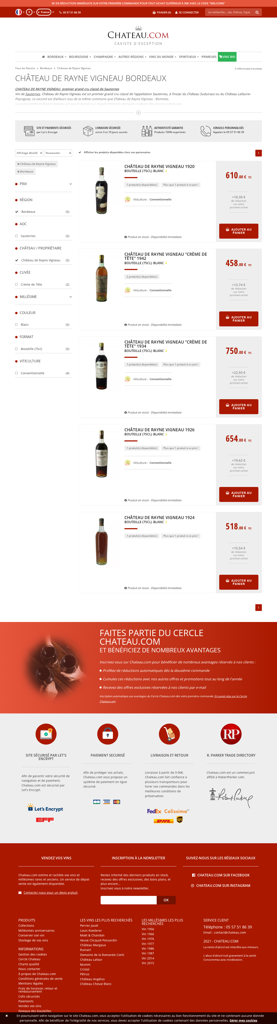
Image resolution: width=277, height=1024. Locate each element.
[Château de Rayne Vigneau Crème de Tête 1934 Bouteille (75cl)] (101, 394)
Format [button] (26, 336)
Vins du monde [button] (161, 57)
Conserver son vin (31, 935)
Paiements (26, 1001)
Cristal (84, 969)
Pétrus (84, 974)
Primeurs (209, 57)
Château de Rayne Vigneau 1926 (159, 432)
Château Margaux (93, 945)
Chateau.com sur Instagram (223, 885)
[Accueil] (43, 57)
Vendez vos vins (29, 1006)
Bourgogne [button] (78, 57)
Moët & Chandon (92, 935)
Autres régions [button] (131, 57)
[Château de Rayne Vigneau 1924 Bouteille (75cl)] (101, 570)
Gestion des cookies (32, 954)
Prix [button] (23, 183)
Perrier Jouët (89, 925)
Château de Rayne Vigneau (37, 164)
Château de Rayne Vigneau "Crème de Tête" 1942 (165, 258)
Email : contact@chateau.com (224, 932)
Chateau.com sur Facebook (223, 875)
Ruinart (85, 949)
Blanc (25, 324)
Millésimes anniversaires (36, 930)
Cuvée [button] (25, 272)
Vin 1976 (148, 938)
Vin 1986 (148, 948)
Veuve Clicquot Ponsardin (98, 940)
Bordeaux (26, 171)
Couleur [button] (27, 312)
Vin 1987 (148, 953)
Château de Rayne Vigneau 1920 (159, 168)
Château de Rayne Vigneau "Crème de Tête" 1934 (165, 346)
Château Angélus (92, 979)
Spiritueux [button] (187, 57)
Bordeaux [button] (55, 57)
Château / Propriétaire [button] (40, 248)
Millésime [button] (28, 296)
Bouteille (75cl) (31, 349)
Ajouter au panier (241, 230)
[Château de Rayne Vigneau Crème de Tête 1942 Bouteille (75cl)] (101, 306)
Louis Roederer (91, 930)
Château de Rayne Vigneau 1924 (159, 519)
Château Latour (91, 959)
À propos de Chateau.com (37, 973)
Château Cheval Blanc (96, 983)
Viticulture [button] (30, 361)
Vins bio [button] (228, 57)
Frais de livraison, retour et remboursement (37, 990)
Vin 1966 (148, 934)
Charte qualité (28, 964)
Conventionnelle (32, 373)
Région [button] (26, 199)
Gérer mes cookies (243, 1020)
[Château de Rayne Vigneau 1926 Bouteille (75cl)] (101, 482)
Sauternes (32, 94)
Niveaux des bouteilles (34, 1011)
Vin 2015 (148, 963)
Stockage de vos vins (33, 940)
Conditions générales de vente (40, 978)
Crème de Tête (31, 284)
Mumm (85, 964)
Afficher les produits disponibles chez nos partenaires (116, 152)
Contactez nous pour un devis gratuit (50, 893)
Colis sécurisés (29, 996)
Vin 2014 (148, 958)
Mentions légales (30, 983)
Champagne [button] (103, 57)
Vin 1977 (148, 943)
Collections (26, 925)
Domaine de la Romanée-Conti (102, 954)
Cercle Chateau (29, 959)
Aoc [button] (23, 223)
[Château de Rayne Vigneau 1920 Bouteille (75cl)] (101, 219)
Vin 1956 (148, 929)
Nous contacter (29, 968)
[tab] (43, 184)
